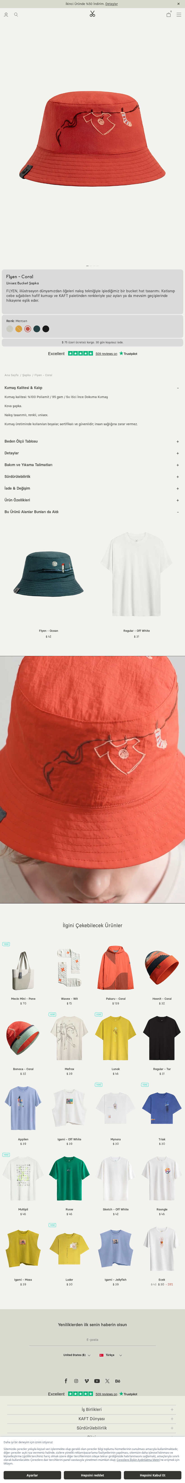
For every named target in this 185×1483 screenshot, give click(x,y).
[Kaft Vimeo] (86, 1381)
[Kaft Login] (6, 14)
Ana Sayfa (11, 375)
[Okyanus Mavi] (36, 328)
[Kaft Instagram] (76, 1381)
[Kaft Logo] (92, 14)
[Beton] (9, 328)
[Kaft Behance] (117, 1381)
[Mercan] (28, 329)
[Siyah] (45, 328)
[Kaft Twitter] (107, 1381)
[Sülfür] (18, 328)
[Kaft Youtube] (97, 1381)
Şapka (26, 375)
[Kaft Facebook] (65, 1381)
